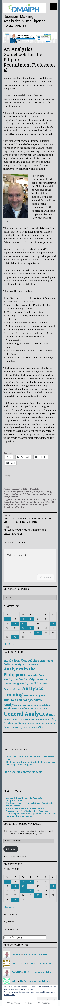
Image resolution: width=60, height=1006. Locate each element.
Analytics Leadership (19, 679)
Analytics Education (26, 664)
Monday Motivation (41, 719)
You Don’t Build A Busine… (36, 954)
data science (26, 705)
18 (30, 628)
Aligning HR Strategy (36, 499)
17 (23, 628)
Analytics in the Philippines (19, 671)
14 (53, 623)
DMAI (48, 502)
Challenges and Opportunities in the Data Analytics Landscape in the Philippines (30, 763)
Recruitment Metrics (13, 507)
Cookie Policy (10, 994)
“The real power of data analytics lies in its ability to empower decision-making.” (31, 814)
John (14, 981)
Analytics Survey (12, 689)
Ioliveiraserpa (19, 963)
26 (38, 632)
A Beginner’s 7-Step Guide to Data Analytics (27, 811)
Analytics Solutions (33, 683)
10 (23, 623)
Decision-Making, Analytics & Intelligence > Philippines (24, 21)
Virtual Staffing (36, 727)
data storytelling (42, 705)
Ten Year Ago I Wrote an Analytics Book (25, 808)
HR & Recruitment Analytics (35, 494)
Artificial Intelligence (34, 695)
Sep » (11, 644)
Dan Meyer (38, 502)
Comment (45, 577)
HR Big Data (19, 504)
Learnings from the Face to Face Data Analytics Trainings (24, 799)
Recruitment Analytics (37, 504)
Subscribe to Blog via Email (22, 823)
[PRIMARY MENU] (53, 6)
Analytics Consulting (23, 491)
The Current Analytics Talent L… (39, 972)
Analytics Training (42, 491)
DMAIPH (34, 489)
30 (15, 637)
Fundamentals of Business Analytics (26, 708)
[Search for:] (30, 597)
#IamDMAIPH (18, 499)
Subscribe (10, 849)
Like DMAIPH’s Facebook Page (22, 772)
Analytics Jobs (35, 675)
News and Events (37, 723)
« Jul (5, 644)
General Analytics (12, 494)
